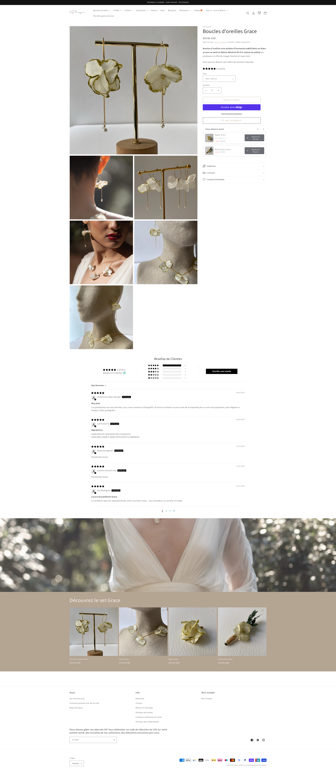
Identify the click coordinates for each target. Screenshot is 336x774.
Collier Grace (124, 659)
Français (75, 763)
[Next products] (263, 129)
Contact (139, 703)
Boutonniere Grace (223, 149)
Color (205, 73)
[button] (102, 10)
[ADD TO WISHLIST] (114, 610)
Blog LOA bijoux (76, 708)
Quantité (206, 85)
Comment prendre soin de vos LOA (84, 703)
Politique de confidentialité (147, 721)
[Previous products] (258, 129)
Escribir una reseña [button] (221, 371)
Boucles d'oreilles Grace (79, 659)
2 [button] (166, 510)
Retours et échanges (144, 708)
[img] (97, 393)
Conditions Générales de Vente (149, 717)
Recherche (140, 698)
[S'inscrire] (114, 740)
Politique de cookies (144, 712)
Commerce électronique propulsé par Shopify (252, 765)
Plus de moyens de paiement (231, 114)
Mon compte (206, 698)
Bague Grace (220, 135)
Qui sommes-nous (77, 698)
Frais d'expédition (220, 42)
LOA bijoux (234, 765)
